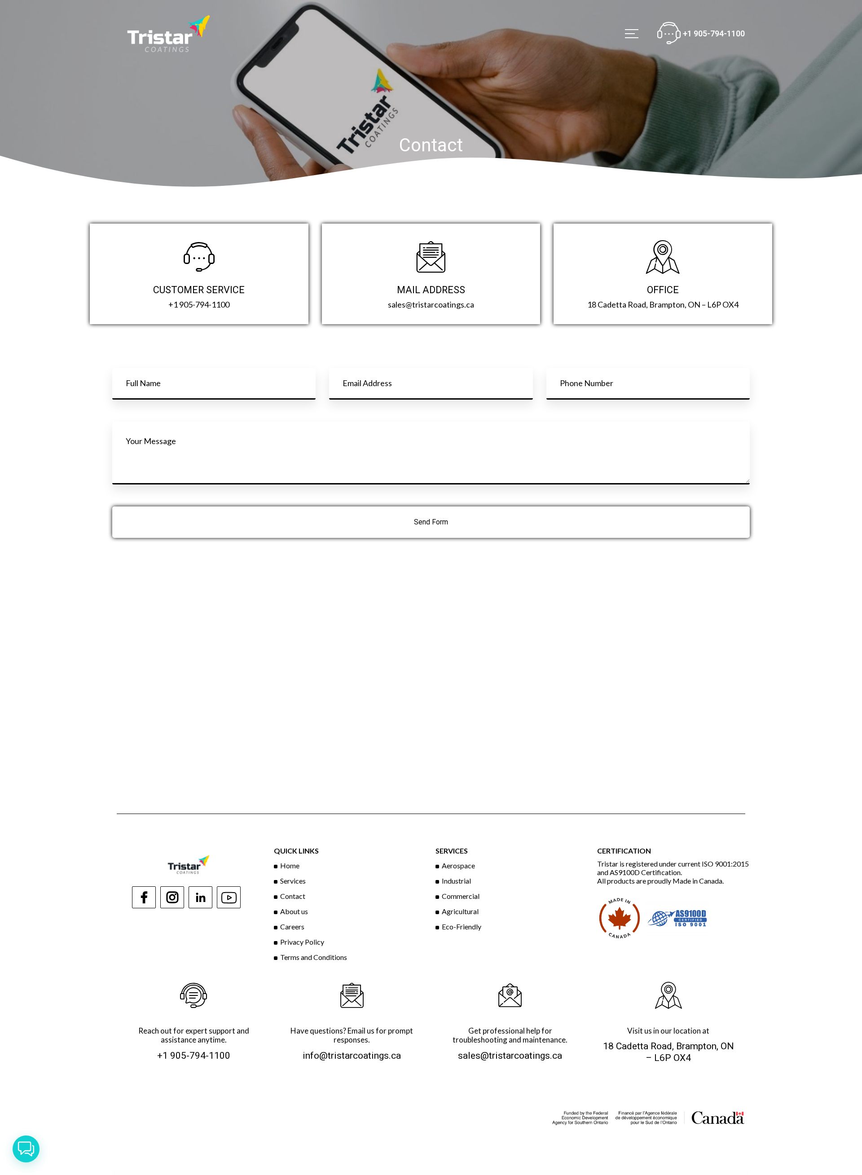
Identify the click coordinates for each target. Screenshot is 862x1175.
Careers (292, 926)
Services (293, 880)
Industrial (456, 880)
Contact (292, 896)
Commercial (460, 896)
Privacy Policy (302, 941)
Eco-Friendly (461, 926)
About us (294, 911)
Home (289, 865)
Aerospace (458, 865)
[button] (26, 1148)
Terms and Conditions (313, 957)
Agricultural (460, 911)
